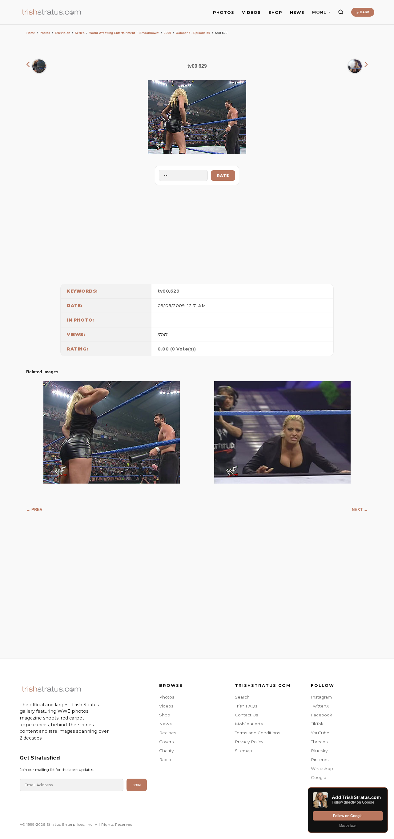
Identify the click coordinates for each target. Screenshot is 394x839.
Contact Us (246, 714)
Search (242, 697)
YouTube (320, 732)
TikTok (317, 723)
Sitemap (243, 750)
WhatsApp (322, 768)
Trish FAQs (246, 705)
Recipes (167, 732)
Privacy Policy (249, 741)
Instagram (321, 697)
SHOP (275, 12)
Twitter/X (320, 705)
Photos (45, 32)
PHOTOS (223, 12)
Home (30, 32)
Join (137, 785)
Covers (166, 741)
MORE (319, 12)
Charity (166, 750)
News (165, 723)
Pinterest (320, 759)
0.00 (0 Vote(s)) (177, 349)
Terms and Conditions (257, 732)
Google (318, 777)
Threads (319, 741)
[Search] (341, 12)
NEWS (297, 12)
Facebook (321, 714)
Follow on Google (348, 816)
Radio (165, 759)
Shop (164, 714)
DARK (364, 12)
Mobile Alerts (249, 723)
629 (175, 291)
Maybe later (348, 825)
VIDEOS (251, 12)
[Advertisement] (197, 232)
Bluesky (319, 750)
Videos (166, 705)
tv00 (163, 291)
